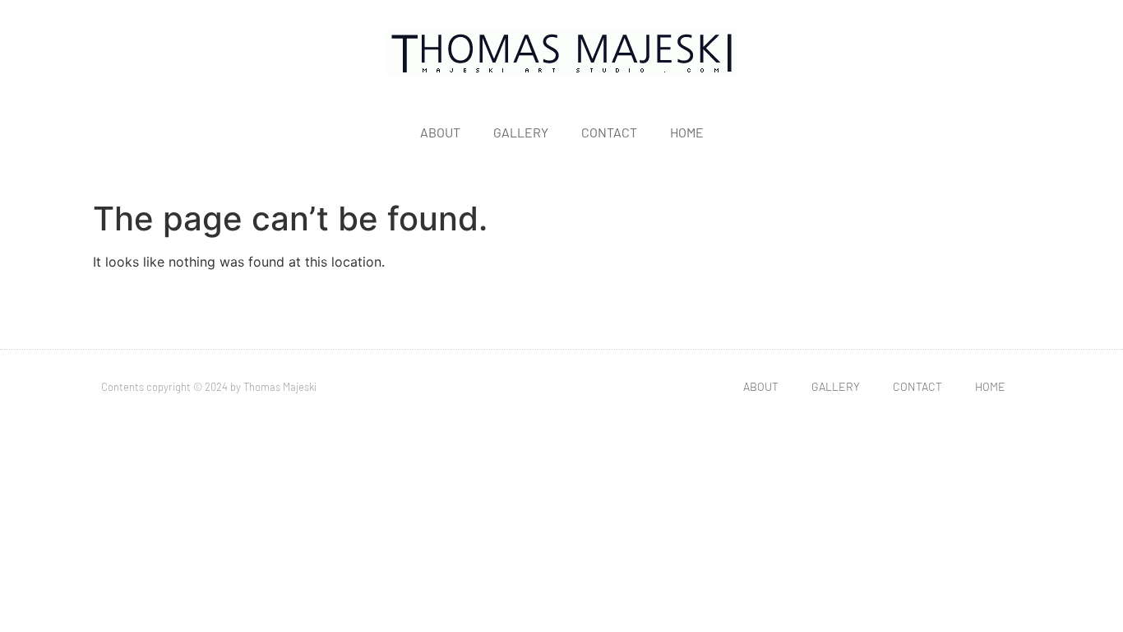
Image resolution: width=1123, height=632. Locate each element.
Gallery (520, 132)
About (440, 132)
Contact (609, 132)
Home (687, 132)
